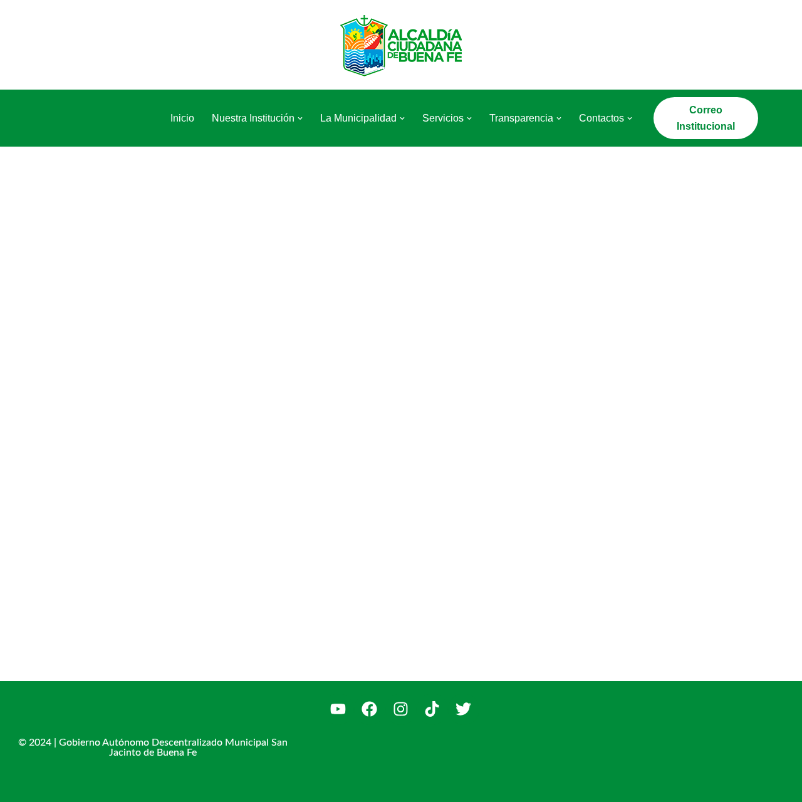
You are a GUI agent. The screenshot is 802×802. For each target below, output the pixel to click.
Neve (56, 786)
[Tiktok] (432, 709)
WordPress (187, 786)
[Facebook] (369, 709)
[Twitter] (463, 709)
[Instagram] (401, 709)
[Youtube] (338, 709)
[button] (300, 118)
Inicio (182, 118)
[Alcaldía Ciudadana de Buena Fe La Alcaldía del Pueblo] (401, 44)
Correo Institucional (706, 118)
